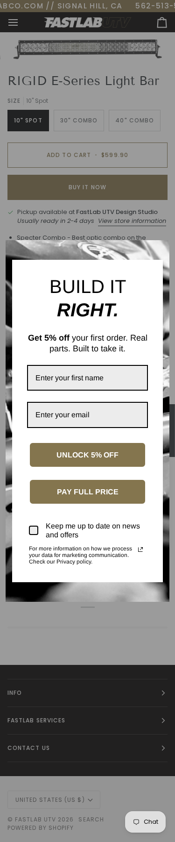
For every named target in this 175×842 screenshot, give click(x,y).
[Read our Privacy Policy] (140, 549)
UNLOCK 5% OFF (87, 455)
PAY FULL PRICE (88, 492)
